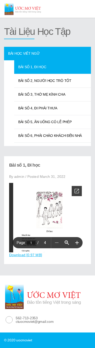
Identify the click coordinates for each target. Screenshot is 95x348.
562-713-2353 (27, 318)
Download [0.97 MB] (25, 255)
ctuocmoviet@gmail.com (34, 321)
